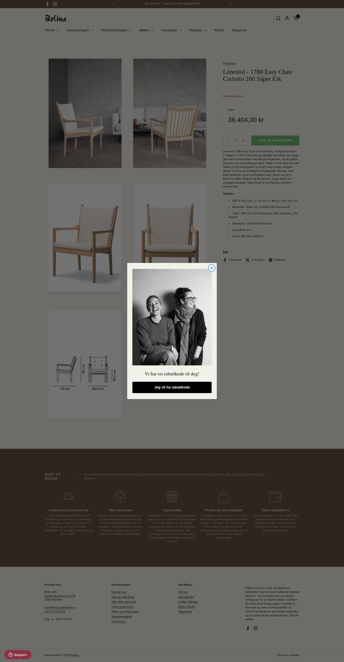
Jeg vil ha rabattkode (172, 387)
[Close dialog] (211, 268)
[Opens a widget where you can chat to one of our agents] (17, 655)
